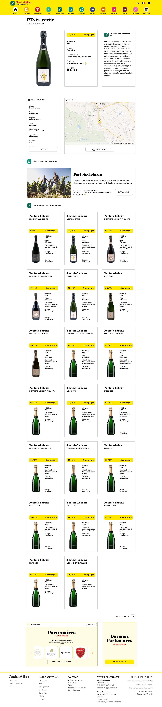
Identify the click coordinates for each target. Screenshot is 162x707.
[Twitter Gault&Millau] (138, 677)
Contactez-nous (74, 690)
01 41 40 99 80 (80, 688)
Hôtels (41, 696)
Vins (40, 684)
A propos (13, 680)
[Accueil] (23, 2)
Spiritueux (43, 690)
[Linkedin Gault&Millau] (141, 677)
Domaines (43, 693)
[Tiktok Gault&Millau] (145, 677)
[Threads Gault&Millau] (151, 677)
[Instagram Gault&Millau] (135, 677)
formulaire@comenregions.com (109, 702)
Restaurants (43, 681)
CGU (11, 686)
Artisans (42, 699)
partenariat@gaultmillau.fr (107, 688)
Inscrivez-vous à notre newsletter (139, 681)
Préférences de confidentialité (140, 688)
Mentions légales (16, 683)
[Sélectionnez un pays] (143, 3)
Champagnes (44, 687)
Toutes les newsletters (143, 685)
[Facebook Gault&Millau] (132, 677)
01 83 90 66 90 (102, 699)
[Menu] (149, 3)
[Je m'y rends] (100, 126)
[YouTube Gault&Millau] (148, 677)
